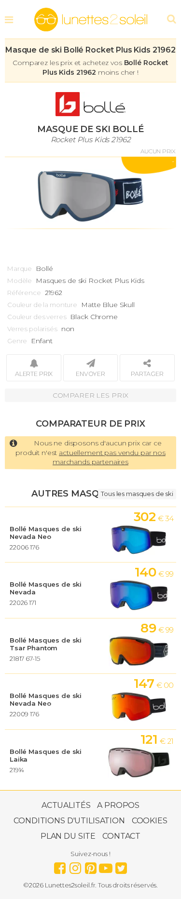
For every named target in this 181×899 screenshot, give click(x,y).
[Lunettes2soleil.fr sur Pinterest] (90, 865)
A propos (118, 805)
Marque (19, 268)
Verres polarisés (32, 329)
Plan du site (68, 836)
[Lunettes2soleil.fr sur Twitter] (121, 865)
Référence (24, 292)
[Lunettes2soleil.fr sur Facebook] (60, 865)
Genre (17, 341)
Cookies (149, 820)
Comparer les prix (91, 395)
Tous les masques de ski (137, 493)
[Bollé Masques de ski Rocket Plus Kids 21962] (90, 193)
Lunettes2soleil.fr (90, 20)
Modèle (19, 280)
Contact (121, 836)
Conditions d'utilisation (69, 820)
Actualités (66, 805)
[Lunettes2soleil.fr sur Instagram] (75, 865)
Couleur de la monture (42, 305)
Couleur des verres (36, 317)
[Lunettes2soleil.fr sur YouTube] (105, 865)
